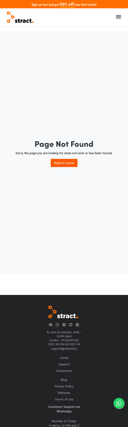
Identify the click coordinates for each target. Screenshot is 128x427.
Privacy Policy (64, 386)
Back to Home (64, 163)
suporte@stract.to (64, 349)
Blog (64, 380)
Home (64, 358)
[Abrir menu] (118, 17)
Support (64, 364)
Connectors (64, 371)
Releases (64, 393)
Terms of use (64, 399)
